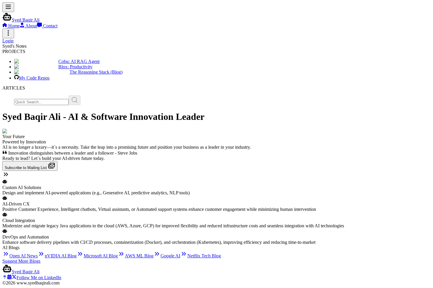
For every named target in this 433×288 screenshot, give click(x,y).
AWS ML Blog (139, 255)
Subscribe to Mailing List (26, 167)
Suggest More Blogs (21, 261)
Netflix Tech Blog (204, 255)
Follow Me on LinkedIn (38, 277)
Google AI (170, 255)
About (30, 25)
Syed (25, 19)
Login (8, 40)
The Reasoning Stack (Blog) (96, 72)
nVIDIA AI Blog (61, 255)
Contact (49, 25)
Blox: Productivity (75, 66)
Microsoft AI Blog (101, 255)
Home (13, 25)
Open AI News (23, 255)
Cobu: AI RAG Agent (79, 61)
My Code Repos (34, 77)
